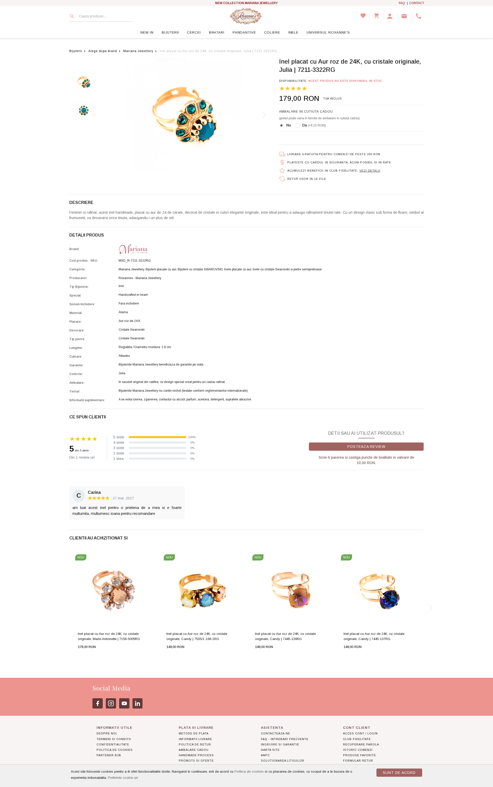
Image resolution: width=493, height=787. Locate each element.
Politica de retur (195, 744)
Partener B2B (109, 755)
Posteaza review (366, 447)
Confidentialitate (113, 744)
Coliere (272, 32)
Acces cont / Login (360, 733)
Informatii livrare (195, 739)
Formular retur (358, 760)
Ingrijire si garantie (280, 744)
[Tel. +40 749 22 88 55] (419, 16)
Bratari (216, 32)
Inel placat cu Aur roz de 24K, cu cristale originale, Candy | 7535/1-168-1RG (196, 636)
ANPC (265, 755)
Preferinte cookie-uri (123, 778)
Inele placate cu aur (237, 269)
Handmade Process (196, 755)
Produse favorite (359, 755)
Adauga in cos (97, 656)
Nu (288, 125)
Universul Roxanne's (328, 32)
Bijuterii (170, 32)
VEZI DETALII (369, 170)
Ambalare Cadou (193, 749)
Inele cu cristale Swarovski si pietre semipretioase (287, 269)
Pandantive (244, 32)
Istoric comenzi (358, 749)
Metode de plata (193, 733)
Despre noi (107, 733)
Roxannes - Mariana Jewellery (140, 278)
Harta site (270, 749)
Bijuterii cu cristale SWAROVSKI (200, 269)
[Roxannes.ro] (245, 16)
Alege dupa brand (102, 51)
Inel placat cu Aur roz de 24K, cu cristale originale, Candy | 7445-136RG (285, 636)
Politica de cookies (249, 771)
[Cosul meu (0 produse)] (376, 16)
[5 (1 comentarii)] (293, 88)
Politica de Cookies (115, 749)
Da (314, 125)
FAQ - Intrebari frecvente (284, 739)
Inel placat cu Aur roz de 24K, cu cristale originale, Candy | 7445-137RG (374, 636)
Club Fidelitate (357, 739)
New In (146, 32)
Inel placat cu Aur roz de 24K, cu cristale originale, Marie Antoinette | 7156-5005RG (109, 636)
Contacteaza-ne (275, 733)
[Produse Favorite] (363, 16)
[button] (390, 16)
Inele (293, 32)
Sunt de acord (399, 773)
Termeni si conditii (114, 739)
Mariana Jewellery (138, 51)
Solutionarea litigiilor (282, 760)
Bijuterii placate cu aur (161, 269)
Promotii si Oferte (196, 760)
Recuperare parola (361, 744)
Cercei (194, 32)
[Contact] (405, 16)
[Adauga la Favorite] (123, 657)
